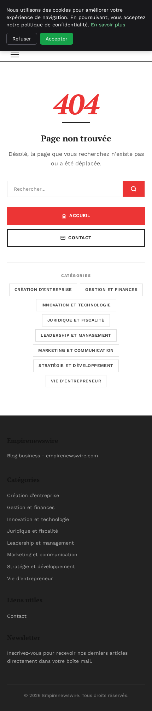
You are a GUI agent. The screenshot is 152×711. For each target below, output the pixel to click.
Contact (80, 237)
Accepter (57, 39)
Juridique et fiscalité (76, 320)
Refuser (21, 39)
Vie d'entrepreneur (76, 381)
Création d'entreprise (43, 289)
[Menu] (15, 54)
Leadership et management (76, 335)
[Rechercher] (134, 189)
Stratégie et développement (76, 365)
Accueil (79, 215)
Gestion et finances (111, 289)
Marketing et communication (75, 350)
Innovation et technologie (76, 305)
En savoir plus (108, 24)
